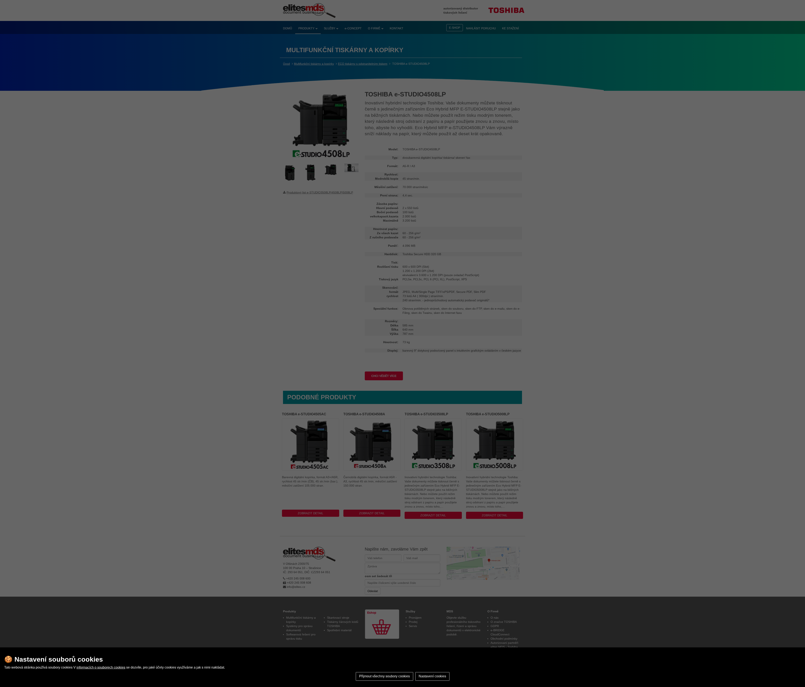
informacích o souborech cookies (101, 667)
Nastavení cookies (432, 676)
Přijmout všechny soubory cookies (384, 676)
